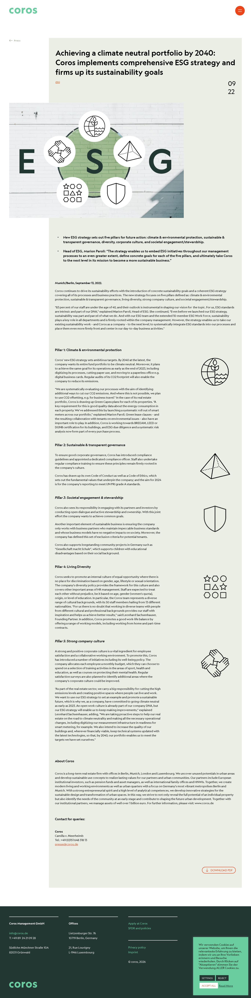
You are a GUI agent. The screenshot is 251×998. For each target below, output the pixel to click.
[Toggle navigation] (240, 10)
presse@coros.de (66, 844)
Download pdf (222, 870)
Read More (226, 985)
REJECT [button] (222, 978)
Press (17, 40)
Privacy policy (137, 947)
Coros (23, 11)
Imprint (133, 952)
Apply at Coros (138, 923)
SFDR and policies (139, 928)
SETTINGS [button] (207, 978)
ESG (57, 82)
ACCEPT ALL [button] (209, 985)
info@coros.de (18, 933)
